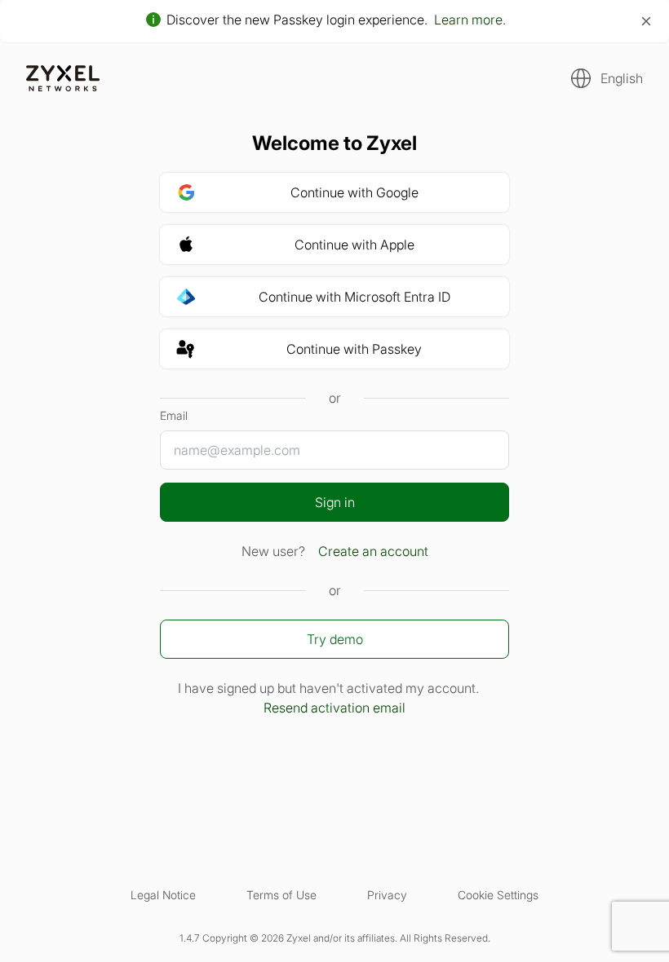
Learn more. (470, 19)
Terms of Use (281, 895)
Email (174, 415)
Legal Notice (163, 895)
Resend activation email (334, 707)
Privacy (387, 895)
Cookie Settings (498, 895)
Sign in (335, 502)
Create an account (373, 551)
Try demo (335, 639)
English (621, 78)
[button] (602, 78)
